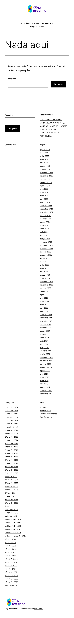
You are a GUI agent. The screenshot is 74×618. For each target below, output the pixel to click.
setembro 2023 (46, 255)
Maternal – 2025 (11, 513)
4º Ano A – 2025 (11, 480)
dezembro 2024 (46, 209)
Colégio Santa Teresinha (37, 23)
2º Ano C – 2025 (11, 450)
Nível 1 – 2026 (10, 546)
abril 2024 (44, 235)
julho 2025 (44, 189)
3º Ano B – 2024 (11, 463)
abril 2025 (44, 199)
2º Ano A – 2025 (11, 434)
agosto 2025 (45, 186)
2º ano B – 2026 (11, 447)
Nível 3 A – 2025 (11, 572)
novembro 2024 (46, 212)
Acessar (43, 407)
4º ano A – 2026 (11, 483)
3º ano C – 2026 (11, 473)
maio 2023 (44, 268)
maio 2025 (44, 196)
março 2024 (45, 239)
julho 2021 (44, 334)
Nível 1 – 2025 (10, 543)
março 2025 (45, 202)
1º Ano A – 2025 (11, 414)
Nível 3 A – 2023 (11, 576)
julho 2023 (44, 262)
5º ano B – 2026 (11, 503)
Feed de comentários (48, 414)
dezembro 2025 (46, 173)
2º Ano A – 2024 (11, 430)
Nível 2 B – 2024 (11, 562)
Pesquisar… (12, 79)
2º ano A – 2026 (11, 437)
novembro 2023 (46, 248)
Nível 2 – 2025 (10, 552)
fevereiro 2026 (46, 169)
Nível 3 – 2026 (10, 569)
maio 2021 (44, 341)
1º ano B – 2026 (11, 427)
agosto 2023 (45, 258)
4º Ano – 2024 (11, 476)
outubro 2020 (45, 364)
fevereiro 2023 (46, 278)
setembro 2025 (46, 183)
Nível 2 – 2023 (10, 549)
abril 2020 (44, 384)
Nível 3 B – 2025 (11, 582)
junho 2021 (44, 338)
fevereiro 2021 (46, 351)
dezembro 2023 (46, 245)
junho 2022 (44, 301)
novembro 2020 (46, 361)
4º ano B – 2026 (11, 490)
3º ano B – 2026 (11, 470)
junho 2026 (44, 156)
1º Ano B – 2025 (11, 424)
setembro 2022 (46, 291)
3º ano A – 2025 (11, 457)
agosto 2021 (45, 331)
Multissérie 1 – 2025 (13, 523)
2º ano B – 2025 (11, 443)
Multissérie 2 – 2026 (13, 533)
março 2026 (45, 166)
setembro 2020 (46, 367)
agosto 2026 (45, 149)
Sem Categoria (11, 585)
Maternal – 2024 (11, 510)
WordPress (38, 609)
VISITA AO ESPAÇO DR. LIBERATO (53, 126)
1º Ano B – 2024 (11, 420)
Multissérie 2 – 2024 (13, 529)
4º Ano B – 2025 (11, 486)
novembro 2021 (46, 321)
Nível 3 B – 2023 (11, 579)
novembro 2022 (46, 285)
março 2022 (45, 311)
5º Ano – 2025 (10, 496)
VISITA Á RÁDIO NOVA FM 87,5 (52, 123)
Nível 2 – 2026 (10, 556)
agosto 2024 (45, 222)
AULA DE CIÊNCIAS (48, 129)
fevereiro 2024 (46, 242)
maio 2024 (44, 232)
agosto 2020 (45, 371)
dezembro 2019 (46, 394)
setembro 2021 (46, 328)
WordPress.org (46, 417)
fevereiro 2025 (46, 206)
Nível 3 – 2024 (11, 566)
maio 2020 (44, 381)
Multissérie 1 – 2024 (13, 519)
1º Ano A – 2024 (11, 410)
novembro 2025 (46, 176)
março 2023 (45, 275)
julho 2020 (44, 374)
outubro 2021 (45, 324)
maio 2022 (44, 305)
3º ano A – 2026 (11, 460)
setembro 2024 (46, 219)
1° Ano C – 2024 (11, 407)
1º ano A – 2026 (11, 417)
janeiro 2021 (45, 354)
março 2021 (44, 348)
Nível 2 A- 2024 (11, 559)
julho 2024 (44, 225)
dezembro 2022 (46, 281)
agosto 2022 (45, 295)
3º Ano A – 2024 (11, 453)
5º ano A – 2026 (11, 500)
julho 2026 (44, 153)
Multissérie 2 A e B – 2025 (15, 536)
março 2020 (45, 387)
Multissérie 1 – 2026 (13, 526)
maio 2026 (44, 159)
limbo (7, 506)
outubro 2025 (45, 179)
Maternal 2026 (11, 516)
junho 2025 (44, 192)
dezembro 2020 (46, 357)
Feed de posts (45, 410)
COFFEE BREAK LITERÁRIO (51, 120)
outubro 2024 (45, 216)
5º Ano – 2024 (11, 493)
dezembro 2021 (46, 318)
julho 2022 (44, 298)
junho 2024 (44, 229)
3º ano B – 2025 (11, 467)
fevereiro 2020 (46, 390)
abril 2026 (44, 163)
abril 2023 (44, 272)
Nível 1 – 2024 (10, 539)
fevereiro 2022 (46, 314)
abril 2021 (44, 344)
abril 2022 (44, 308)
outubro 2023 (45, 252)
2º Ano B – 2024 (11, 440)
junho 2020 (44, 377)
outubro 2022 (45, 288)
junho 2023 (44, 265)
